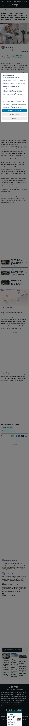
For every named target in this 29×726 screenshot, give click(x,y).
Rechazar (14, 118)
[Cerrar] (21, 710)
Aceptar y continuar (14, 110)
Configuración (14, 114)
